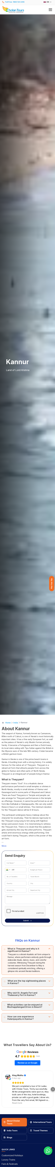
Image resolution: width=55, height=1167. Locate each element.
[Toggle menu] (50, 9)
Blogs (9, 1137)
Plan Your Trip (52, 583)
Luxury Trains (8, 1159)
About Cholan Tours (13, 1122)
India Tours (12, 1130)
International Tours (42, 1122)
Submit (26, 921)
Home (8, 722)
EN (48, 2)
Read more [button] (17, 1103)
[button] (27, 9)
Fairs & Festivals (10, 1164)
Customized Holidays (12, 1155)
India (15, 722)
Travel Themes (40, 1130)
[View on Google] (7, 1076)
